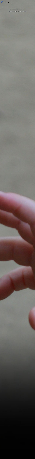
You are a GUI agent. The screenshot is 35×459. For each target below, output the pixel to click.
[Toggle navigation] (33, 2)
